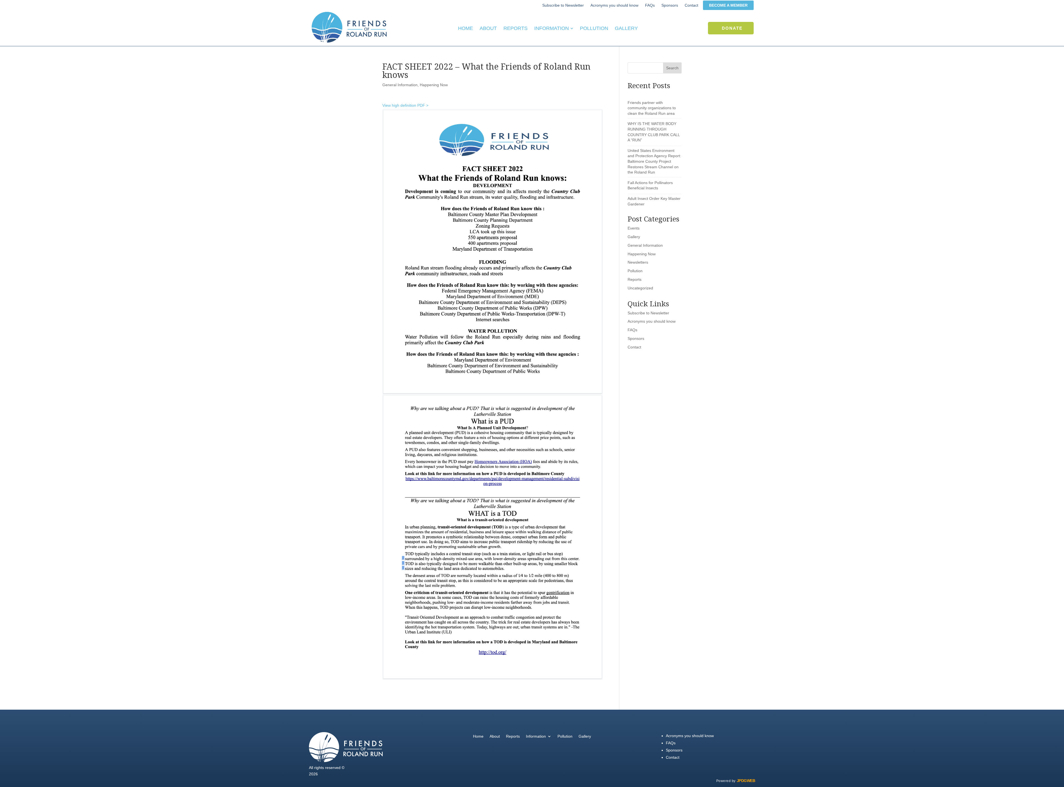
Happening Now (434, 85)
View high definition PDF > (405, 105)
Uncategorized (640, 288)
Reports (634, 279)
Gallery (634, 237)
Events (634, 228)
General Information (400, 85)
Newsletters (638, 262)
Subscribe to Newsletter (648, 313)
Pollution (635, 271)
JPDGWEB (746, 780)
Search (672, 68)
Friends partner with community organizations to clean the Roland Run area (652, 108)
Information (536, 736)
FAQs (632, 330)
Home (478, 736)
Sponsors (636, 338)
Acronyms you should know (652, 321)
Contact (634, 347)
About (495, 736)
